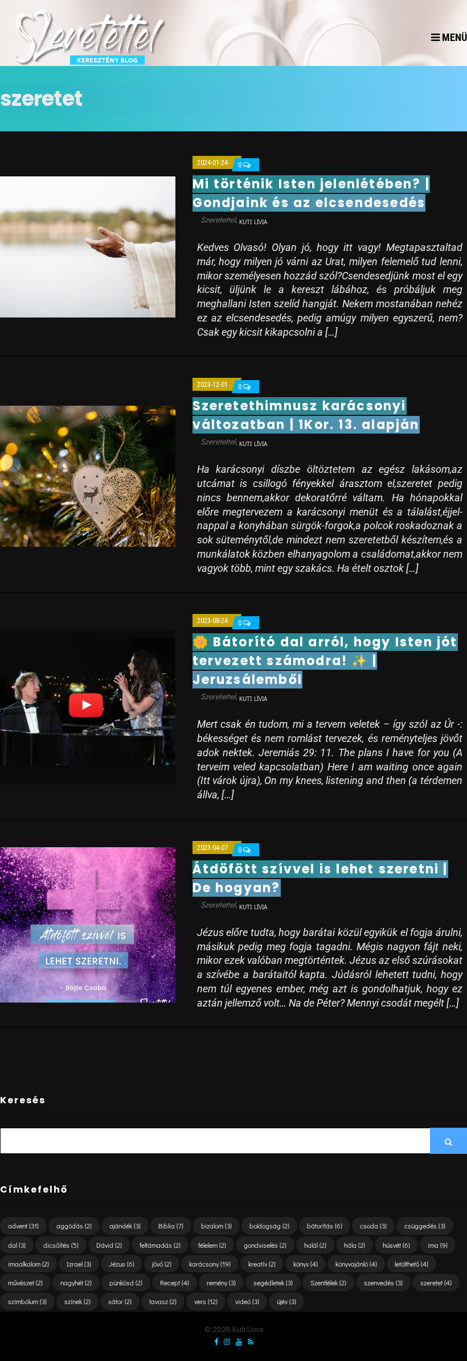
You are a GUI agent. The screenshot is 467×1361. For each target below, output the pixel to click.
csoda (373, 1225)
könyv (305, 1263)
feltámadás (160, 1244)
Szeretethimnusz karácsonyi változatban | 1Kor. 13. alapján (306, 415)
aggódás (74, 1225)
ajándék (125, 1225)
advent (23, 1225)
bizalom (216, 1225)
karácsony (210, 1263)
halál (315, 1244)
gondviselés (265, 1244)
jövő (161, 1263)
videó (247, 1301)
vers (206, 1301)
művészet (25, 1282)
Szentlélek (328, 1282)
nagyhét (76, 1282)
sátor (120, 1301)
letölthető (411, 1263)
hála (354, 1244)
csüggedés (424, 1225)
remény (221, 1282)
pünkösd (125, 1282)
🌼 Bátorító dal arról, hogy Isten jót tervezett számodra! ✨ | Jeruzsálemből (325, 660)
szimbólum (27, 1301)
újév (286, 1301)
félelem (212, 1244)
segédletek (273, 1282)
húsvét (396, 1244)
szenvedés (383, 1282)
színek (77, 1301)
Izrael (79, 1263)
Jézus (121, 1263)
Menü (453, 37)
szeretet (436, 1282)
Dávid (109, 1244)
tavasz (163, 1301)
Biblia (170, 1225)
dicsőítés (61, 1244)
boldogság (269, 1225)
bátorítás (324, 1225)
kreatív (262, 1263)
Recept (174, 1282)
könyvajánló (356, 1263)
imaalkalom (28, 1263)
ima (438, 1244)
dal (17, 1244)
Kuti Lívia (253, 221)
